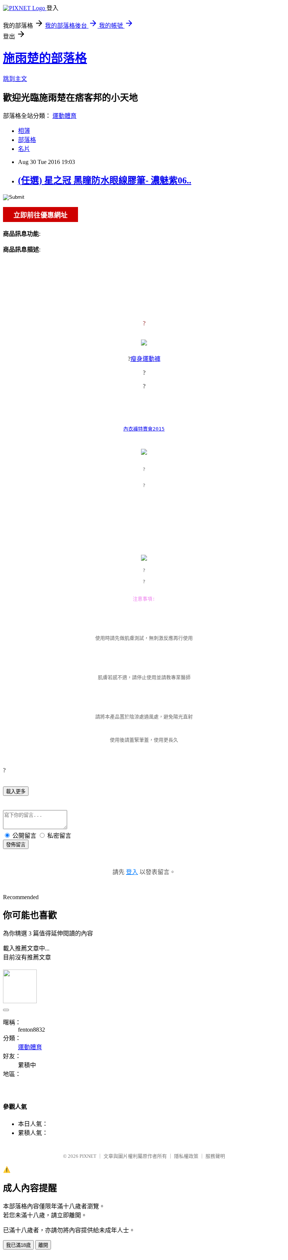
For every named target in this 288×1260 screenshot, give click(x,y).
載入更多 (16, 791)
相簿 (24, 131)
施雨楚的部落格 (45, 58)
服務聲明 (215, 1156)
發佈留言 (16, 844)
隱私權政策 (186, 1156)
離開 (43, 1245)
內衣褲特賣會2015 (144, 429)
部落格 (27, 140)
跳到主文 (15, 79)
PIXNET (88, 1156)
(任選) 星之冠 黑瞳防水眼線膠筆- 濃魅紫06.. (104, 180)
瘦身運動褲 (145, 359)
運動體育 (64, 116)
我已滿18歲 (18, 1245)
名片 (24, 149)
